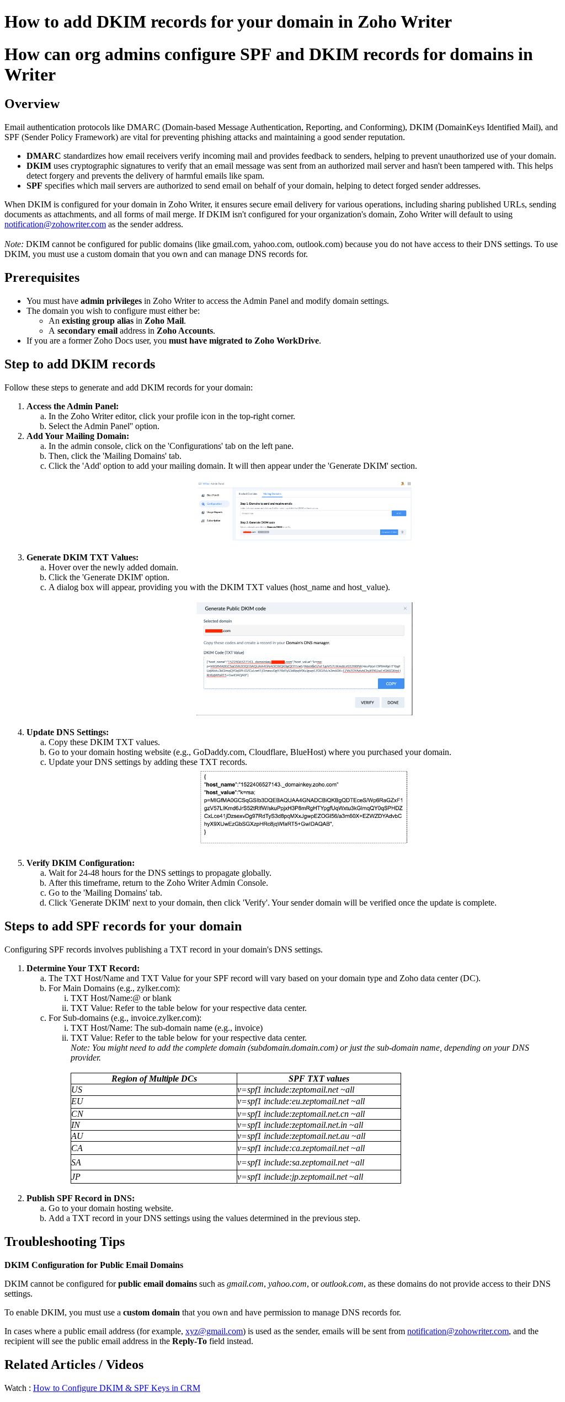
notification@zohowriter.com (55, 224)
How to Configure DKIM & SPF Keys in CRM (116, 1388)
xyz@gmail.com (214, 1331)
